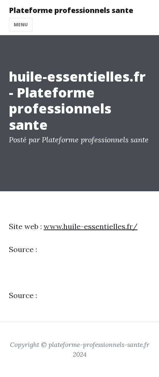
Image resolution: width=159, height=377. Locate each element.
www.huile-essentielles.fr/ (91, 226)
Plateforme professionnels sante (71, 10)
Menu (21, 25)
